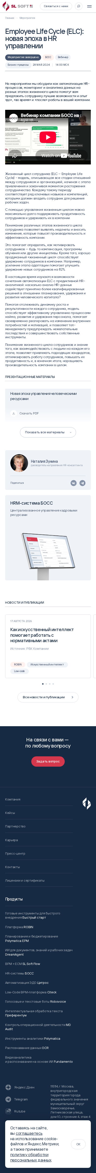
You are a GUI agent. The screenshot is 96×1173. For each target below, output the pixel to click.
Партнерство (15, 826)
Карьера (11, 840)
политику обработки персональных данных (30, 1157)
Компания (12, 799)
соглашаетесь (29, 1133)
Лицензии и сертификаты (25, 880)
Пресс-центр (15, 853)
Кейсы (10, 813)
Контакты (12, 867)
